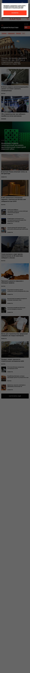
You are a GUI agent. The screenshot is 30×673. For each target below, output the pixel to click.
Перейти (15, 12)
